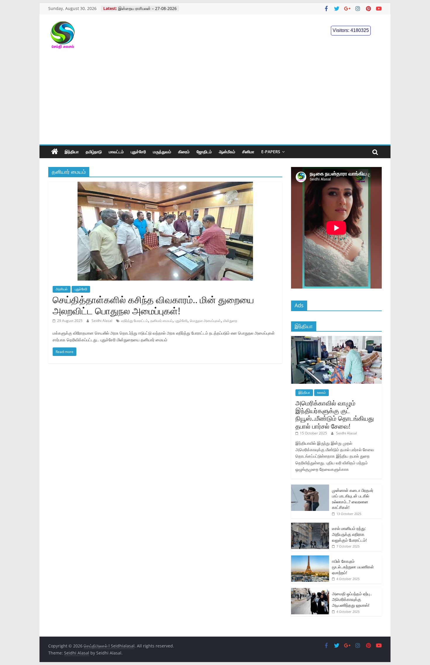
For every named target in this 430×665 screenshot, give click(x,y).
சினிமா (248, 151)
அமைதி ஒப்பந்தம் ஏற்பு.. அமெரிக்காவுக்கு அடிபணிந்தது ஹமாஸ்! (352, 599)
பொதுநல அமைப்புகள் (205, 320)
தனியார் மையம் (161, 320)
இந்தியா (72, 151)
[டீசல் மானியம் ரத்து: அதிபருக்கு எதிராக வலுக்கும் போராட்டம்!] (310, 525)
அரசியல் (62, 289)
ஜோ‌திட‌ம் (204, 151)
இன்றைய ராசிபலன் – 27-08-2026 (147, 8)
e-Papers (270, 151)
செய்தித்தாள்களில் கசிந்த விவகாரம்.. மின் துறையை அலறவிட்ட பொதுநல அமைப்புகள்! (153, 305)
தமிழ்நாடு (94, 151)
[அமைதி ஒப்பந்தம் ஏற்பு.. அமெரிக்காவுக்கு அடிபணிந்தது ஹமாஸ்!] (310, 591)
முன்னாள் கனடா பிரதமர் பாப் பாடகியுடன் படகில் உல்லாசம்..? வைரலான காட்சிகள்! (352, 498)
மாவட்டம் (116, 151)
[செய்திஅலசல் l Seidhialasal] (54, 152)
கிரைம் (184, 151)
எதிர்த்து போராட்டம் (134, 320)
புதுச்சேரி (138, 151)
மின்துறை (230, 320)
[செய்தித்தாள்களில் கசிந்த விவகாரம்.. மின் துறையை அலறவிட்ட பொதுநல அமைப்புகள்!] (165, 185)
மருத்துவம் (162, 151)
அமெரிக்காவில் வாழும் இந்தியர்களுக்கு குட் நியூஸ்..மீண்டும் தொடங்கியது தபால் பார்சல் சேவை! (334, 414)
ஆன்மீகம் (227, 151)
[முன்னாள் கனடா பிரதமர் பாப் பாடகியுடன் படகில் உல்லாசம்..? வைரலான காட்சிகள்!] (310, 487)
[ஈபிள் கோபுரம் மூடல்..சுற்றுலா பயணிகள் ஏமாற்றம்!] (310, 558)
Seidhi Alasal (102, 320)
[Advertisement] (215, 100)
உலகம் (321, 392)
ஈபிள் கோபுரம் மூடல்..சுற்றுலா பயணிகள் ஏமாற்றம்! (353, 566)
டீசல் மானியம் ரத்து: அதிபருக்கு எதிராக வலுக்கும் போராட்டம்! (349, 534)
